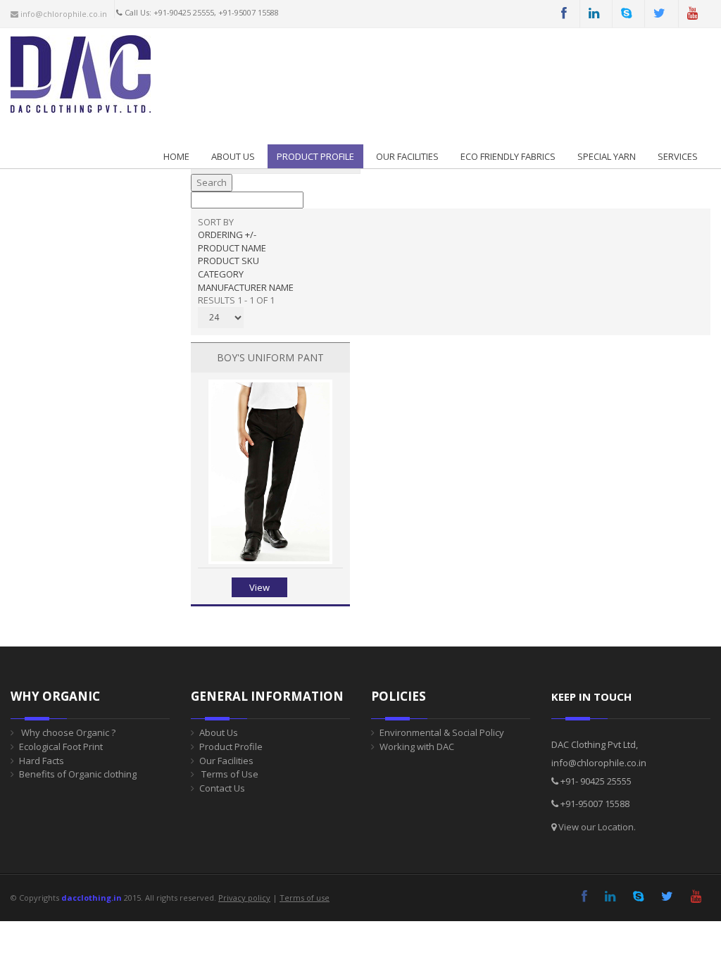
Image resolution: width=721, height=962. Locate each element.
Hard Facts (41, 760)
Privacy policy (244, 897)
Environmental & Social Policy (442, 732)
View (259, 587)
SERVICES (678, 156)
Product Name (232, 248)
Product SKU (228, 260)
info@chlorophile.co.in (62, 13)
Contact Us (222, 788)
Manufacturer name (246, 287)
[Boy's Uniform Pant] (270, 560)
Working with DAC (417, 746)
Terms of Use (228, 774)
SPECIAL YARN (606, 156)
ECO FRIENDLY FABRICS (508, 156)
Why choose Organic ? (67, 732)
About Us (233, 156)
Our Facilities (407, 156)
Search (211, 182)
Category (221, 274)
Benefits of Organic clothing (78, 774)
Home (176, 156)
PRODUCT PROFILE (315, 156)
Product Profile (231, 746)
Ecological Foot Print (61, 746)
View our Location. (597, 826)
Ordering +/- (227, 234)
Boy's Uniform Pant (270, 357)
